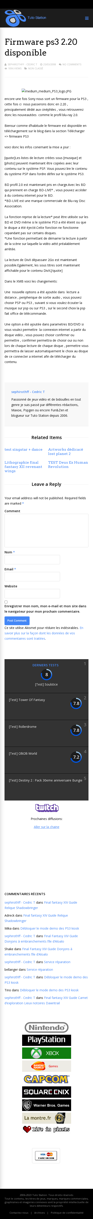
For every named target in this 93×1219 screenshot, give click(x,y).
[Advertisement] (46, 859)
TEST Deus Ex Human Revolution (68, 464)
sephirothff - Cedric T (22, 64)
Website (11, 586)
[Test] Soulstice (46, 684)
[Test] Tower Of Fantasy (27, 700)
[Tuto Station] (25, 26)
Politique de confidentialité (67, 1212)
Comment (12, 511)
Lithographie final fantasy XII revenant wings (23, 466)
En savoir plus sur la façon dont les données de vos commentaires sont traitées (44, 633)
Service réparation (57, 962)
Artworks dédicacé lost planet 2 (65, 451)
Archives (39, 1212)
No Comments (72, 64)
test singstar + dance (23, 449)
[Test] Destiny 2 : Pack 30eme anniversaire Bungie (45, 780)
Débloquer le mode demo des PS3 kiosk (49, 928)
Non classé (35, 68)
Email (9, 569)
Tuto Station (39, 1195)
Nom (8, 552)
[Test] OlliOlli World (23, 753)
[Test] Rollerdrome (23, 726)
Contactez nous (18, 1212)
